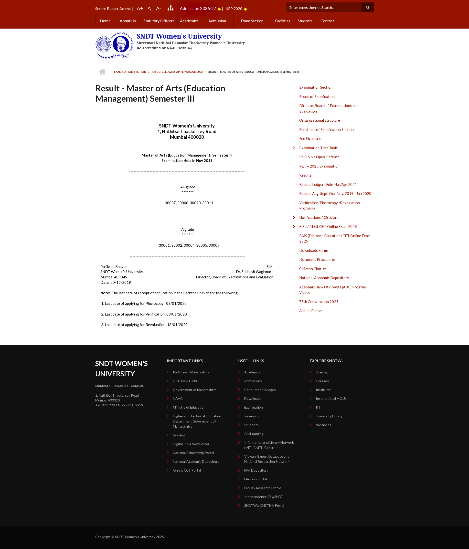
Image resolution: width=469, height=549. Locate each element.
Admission (217, 20)
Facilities (282, 20)
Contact (327, 20)
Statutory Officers (159, 20)
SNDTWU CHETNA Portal (264, 505)
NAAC (178, 398)
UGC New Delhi (185, 381)
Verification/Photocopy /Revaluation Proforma (329, 206)
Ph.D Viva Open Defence (319, 157)
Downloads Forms (314, 250)
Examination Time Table (318, 148)
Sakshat (179, 435)
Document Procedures (317, 259)
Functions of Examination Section (326, 129)
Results (305, 175)
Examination (253, 407)
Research (251, 416)
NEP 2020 (234, 8)
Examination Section (315, 87)
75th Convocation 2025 (318, 301)
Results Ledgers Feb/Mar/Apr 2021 (328, 184)
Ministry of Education (189, 407)
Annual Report (311, 310)
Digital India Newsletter (191, 444)
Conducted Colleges (260, 390)
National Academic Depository (324, 277)
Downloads (252, 398)
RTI (319, 407)
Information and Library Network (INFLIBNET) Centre (269, 445)
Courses (322, 381)
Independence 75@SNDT (263, 497)
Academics (189, 20)
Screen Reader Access (113, 8)
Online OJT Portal (187, 470)
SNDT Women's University (179, 36)
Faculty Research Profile (262, 488)
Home (105, 20)
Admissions (253, 381)
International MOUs (331, 398)
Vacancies (323, 425)
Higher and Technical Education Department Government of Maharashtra (197, 421)
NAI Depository (256, 470)
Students (305, 20)
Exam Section (252, 20)
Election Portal (255, 479)
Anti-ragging (254, 434)
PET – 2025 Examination (319, 166)
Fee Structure (310, 138)
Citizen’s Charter (312, 268)
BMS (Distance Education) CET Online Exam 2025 (335, 238)
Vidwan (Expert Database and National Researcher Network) (267, 459)
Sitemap (322, 372)
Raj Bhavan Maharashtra (191, 372)
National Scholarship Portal (193, 453)
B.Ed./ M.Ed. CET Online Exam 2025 (328, 226)
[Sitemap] (171, 8)
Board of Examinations (317, 96)
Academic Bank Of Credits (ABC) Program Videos (333, 290)
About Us (128, 20)
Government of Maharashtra (194, 390)
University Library (329, 416)
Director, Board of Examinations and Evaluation (328, 108)
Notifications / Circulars (318, 217)
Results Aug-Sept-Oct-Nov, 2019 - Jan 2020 (335, 193)
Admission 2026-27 (198, 8)
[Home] (114, 45)
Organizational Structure (319, 120)
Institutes (323, 390)
